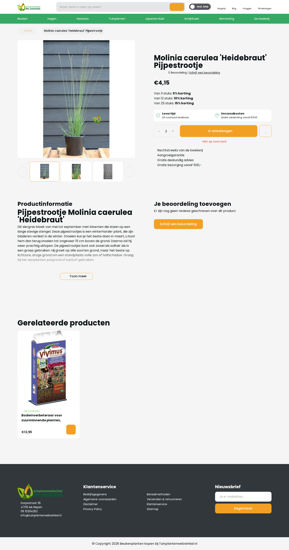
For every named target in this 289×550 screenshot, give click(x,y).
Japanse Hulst (154, 19)
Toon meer (78, 276)
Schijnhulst (191, 19)
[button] (24, 99)
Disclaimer (90, 504)
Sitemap (152, 509)
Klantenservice (157, 504)
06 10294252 (29, 511)
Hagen (52, 19)
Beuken (22, 19)
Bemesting (226, 19)
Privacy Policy (92, 509)
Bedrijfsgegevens (95, 494)
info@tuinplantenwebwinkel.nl (41, 515)
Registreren (243, 508)
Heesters (83, 19)
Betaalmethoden (158, 494)
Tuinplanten (117, 19)
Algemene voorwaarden (99, 499)
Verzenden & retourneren (164, 499)
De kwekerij (261, 19)
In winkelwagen (220, 131)
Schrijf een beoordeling (204, 73)
